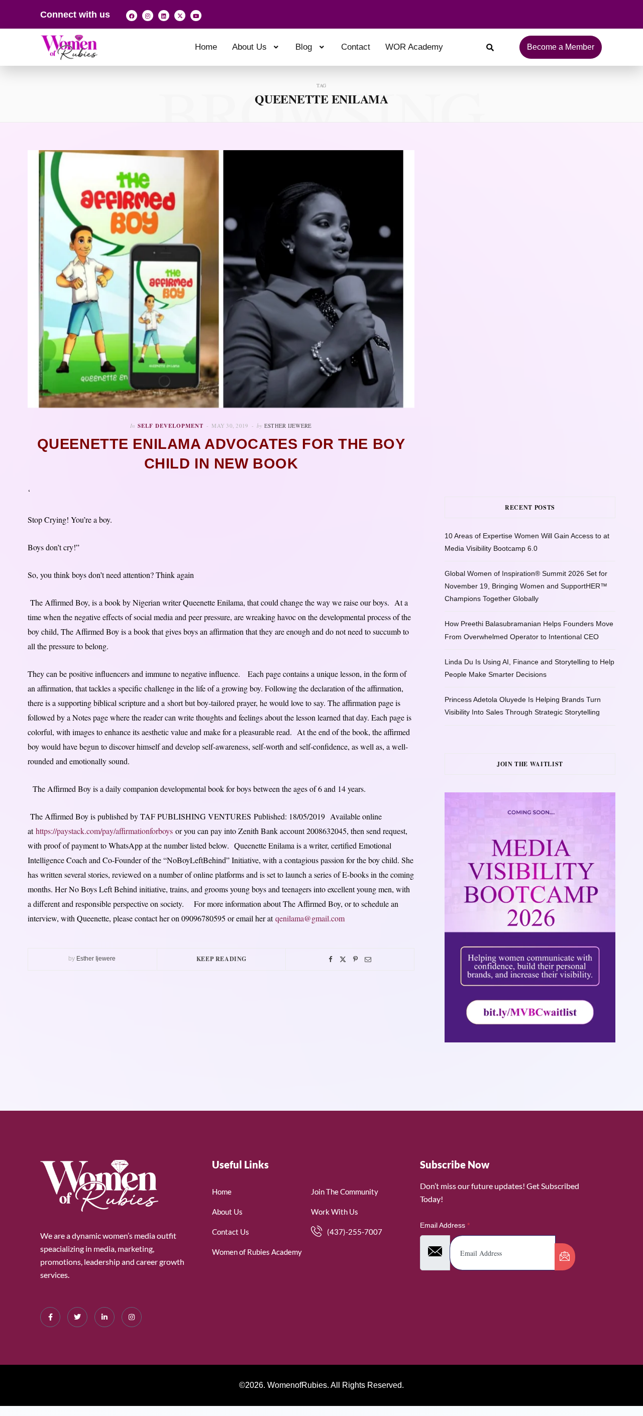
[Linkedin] (163, 15)
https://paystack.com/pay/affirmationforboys (104, 830)
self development (170, 426)
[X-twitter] (179, 15)
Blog (303, 47)
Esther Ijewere (288, 425)
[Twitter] (343, 959)
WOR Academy (414, 47)
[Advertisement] (544, 220)
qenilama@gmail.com (310, 918)
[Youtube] (195, 15)
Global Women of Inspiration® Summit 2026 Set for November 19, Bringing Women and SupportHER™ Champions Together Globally (526, 586)
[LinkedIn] (104, 1317)
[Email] (368, 959)
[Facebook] (131, 15)
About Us (249, 47)
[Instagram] (147, 15)
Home (206, 47)
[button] (256, 47)
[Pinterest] (355, 959)
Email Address (445, 1225)
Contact (355, 47)
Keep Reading (221, 959)
